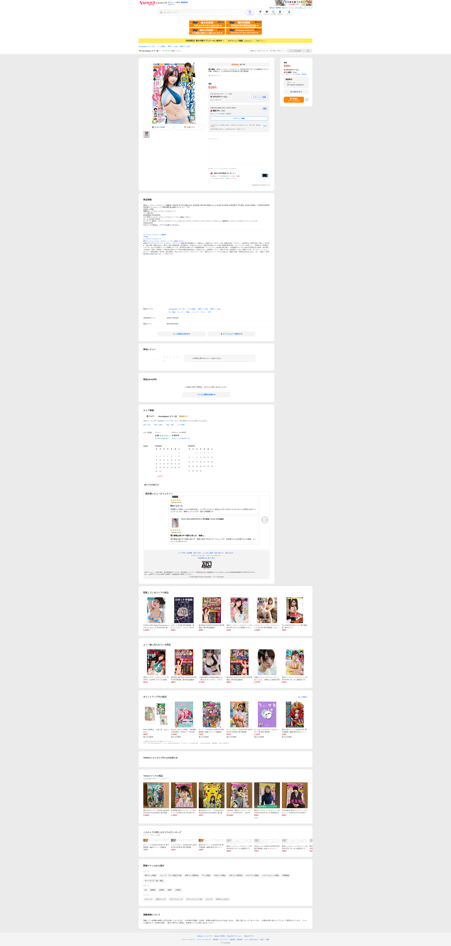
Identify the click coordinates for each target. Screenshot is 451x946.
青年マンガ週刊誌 (191, 875)
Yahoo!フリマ (249, 936)
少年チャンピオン (222, 899)
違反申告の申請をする (261, 185)
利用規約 (215, 939)
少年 (209, 312)
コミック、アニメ (198, 312)
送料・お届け (158, 425)
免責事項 (232, 939)
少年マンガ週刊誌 (235, 875)
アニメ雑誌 (206, 875)
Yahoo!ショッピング (204, 936)
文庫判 (161, 890)
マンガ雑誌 (161, 46)
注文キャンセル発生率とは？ (181, 438)
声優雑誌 (286, 875)
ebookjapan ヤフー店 (146, 46)
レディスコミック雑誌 (270, 875)
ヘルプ (309, 8)
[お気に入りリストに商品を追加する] (307, 100)
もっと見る (302, 697)
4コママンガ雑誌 (252, 875)
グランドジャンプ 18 (194, 899)
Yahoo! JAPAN (275, 8)
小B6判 (178, 890)
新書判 (152, 890)
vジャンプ (148, 899)
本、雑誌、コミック (176, 312)
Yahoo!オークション (234, 936)
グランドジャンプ (176, 899)
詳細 (264, 125)
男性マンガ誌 (173, 46)
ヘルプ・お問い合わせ (251, 939)
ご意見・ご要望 (264, 939)
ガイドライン (224, 939)
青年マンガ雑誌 (150, 875)
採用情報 (239, 939)
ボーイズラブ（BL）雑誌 (154, 881)
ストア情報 (181, 425)
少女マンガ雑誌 (220, 875)
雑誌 (188, 312)
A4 (146, 890)
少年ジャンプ (161, 899)
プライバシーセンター (204, 939)
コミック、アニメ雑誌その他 (170, 875)
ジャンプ (209, 899)
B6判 (169, 890)
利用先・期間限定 (226, 113)
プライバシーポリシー (189, 939)
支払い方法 (146, 425)
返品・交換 (170, 425)
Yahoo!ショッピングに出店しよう (294, 8)
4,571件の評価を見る (162, 438)
